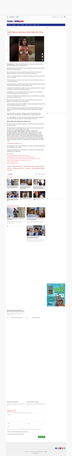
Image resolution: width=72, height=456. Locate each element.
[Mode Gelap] (64, 17)
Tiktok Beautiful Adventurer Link (15, 143)
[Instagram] (62, 448)
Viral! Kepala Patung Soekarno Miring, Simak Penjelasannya (18, 155)
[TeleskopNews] (15, 21)
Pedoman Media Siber (39, 451)
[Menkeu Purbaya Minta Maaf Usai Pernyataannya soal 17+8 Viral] (13, 194)
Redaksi (10, 34)
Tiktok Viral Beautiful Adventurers (38, 168)
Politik (26, 24)
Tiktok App (9, 168)
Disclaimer (27, 451)
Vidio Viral (8, 30)
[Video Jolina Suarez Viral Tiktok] (39, 194)
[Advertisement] (34, 8)
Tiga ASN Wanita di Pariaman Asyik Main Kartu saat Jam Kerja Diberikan (20, 157)
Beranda (9, 24)
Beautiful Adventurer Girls (17, 166)
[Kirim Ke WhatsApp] (44, 174)
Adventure (9, 166)
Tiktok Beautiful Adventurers (18, 168)
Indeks (17, 16)
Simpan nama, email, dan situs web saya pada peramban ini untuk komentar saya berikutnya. (25, 429)
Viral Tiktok (9, 170)
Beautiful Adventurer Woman (29, 166)
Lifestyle (34, 24)
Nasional (14, 24)
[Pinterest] (60, 448)
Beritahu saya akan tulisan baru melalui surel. (16, 434)
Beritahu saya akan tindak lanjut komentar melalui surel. (18, 431)
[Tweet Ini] (37, 174)
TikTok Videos (27, 168)
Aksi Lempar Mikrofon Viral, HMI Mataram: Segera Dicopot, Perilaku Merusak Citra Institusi (23, 158)
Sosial (30, 24)
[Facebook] (56, 448)
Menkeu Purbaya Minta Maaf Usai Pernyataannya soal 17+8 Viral (19, 160)
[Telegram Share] (42, 174)
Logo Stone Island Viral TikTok (12, 161)
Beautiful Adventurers (40, 166)
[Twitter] (58, 448)
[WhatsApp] (64, 448)
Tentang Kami (12, 16)
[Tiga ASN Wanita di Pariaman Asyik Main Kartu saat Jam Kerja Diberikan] (26, 182)
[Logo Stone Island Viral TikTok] (26, 194)
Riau (38, 24)
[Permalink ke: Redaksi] (8, 34)
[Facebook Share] (35, 174)
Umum (18, 24)
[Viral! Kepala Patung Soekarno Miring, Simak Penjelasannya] (13, 182)
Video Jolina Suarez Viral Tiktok (13, 163)
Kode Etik (32, 451)
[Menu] (7, 17)
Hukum (22, 24)
